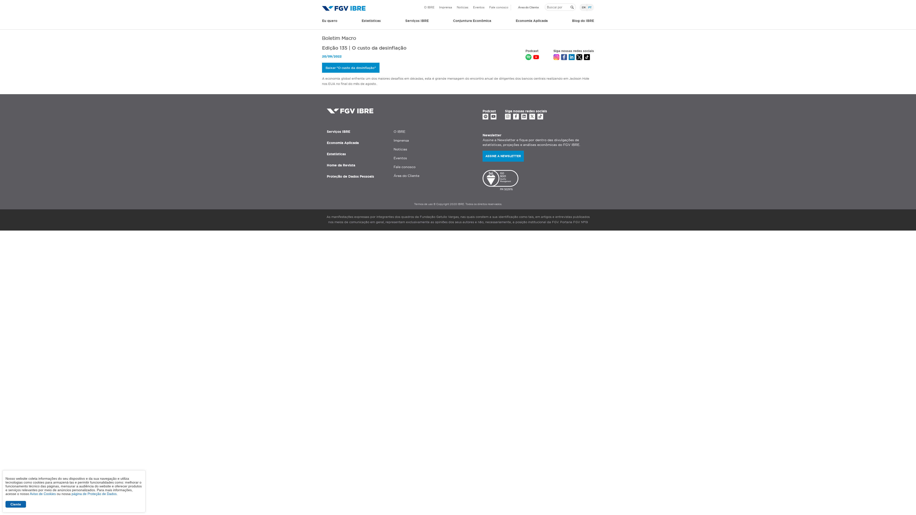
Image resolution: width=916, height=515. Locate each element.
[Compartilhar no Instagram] (556, 57)
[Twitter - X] (532, 116)
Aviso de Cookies (43, 494)
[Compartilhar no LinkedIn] (572, 57)
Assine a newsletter (503, 156)
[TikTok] (540, 116)
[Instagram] (508, 116)
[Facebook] (516, 116)
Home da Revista (341, 165)
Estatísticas (371, 21)
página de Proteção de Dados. (95, 494)
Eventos (478, 7)
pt (590, 7)
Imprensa (445, 7)
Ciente (15, 504)
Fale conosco (498, 7)
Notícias (462, 7)
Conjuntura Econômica (472, 21)
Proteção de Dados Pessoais (350, 176)
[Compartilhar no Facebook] (564, 57)
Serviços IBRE (338, 132)
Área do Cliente (528, 7)
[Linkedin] (524, 116)
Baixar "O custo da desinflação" (351, 67)
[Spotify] (485, 116)
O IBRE (429, 7)
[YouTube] (493, 116)
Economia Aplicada (343, 143)
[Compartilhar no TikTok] (587, 57)
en (584, 7)
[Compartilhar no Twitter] (579, 57)
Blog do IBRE (583, 21)
